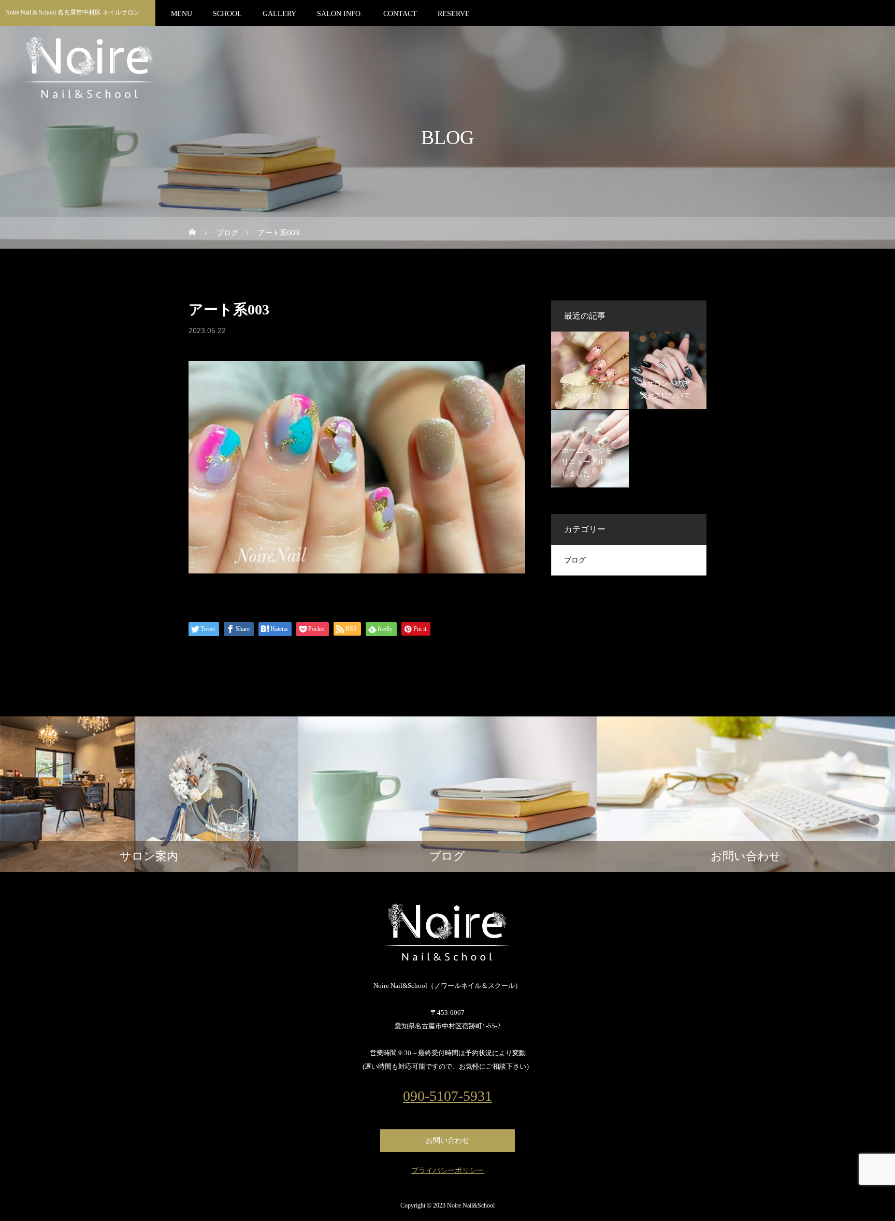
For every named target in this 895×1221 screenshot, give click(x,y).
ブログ (575, 560)
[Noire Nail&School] (447, 932)
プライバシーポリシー (447, 1170)
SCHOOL (227, 14)
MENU (181, 14)
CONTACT (400, 14)
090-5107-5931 (447, 1096)
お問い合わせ (447, 1140)
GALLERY (279, 14)
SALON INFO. (340, 14)
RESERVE (454, 14)
